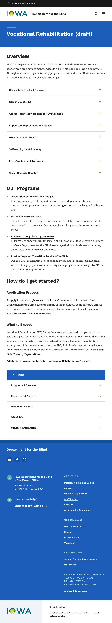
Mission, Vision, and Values (79, 482)
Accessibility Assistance (77, 510)
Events (68, 532)
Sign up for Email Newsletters (80, 559)
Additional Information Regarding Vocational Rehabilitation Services (48, 361)
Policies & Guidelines (75, 493)
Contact (68, 504)
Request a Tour (72, 537)
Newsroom (70, 564)
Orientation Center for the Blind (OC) (33, 196)
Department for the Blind (49, 14)
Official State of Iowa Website (21, 3)
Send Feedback (58, 607)
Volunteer (69, 543)
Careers (68, 488)
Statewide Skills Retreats (26, 216)
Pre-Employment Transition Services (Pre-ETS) (39, 256)
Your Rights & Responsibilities (32, 313)
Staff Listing (71, 499)
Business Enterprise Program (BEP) (32, 236)
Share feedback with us (29, 505)
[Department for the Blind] (17, 13)
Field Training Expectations (23, 354)
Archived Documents (75, 591)
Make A (73, 526)
